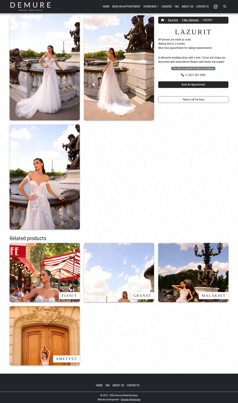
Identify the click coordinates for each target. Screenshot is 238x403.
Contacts (133, 385)
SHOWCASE (149, 6)
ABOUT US (187, 6)
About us (118, 385)
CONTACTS (202, 6)
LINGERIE (166, 6)
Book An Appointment (193, 84)
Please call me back (193, 99)
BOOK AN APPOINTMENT (126, 6)
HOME (106, 6)
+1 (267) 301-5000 (194, 75)
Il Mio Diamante (190, 20)
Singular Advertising (130, 399)
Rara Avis (173, 20)
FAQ (177, 6)
